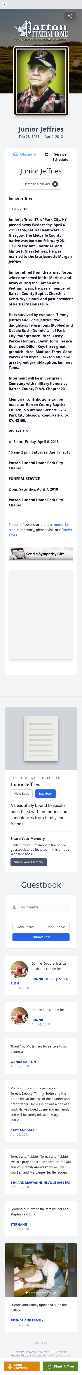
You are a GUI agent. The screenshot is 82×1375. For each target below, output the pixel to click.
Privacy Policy (29, 1355)
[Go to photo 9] (47, 1292)
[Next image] (72, 1270)
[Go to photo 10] (50, 1292)
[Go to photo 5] (37, 1292)
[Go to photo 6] (39, 1292)
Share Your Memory (28, 862)
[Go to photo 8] (45, 1292)
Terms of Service (53, 1355)
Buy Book (45, 793)
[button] (41, 1270)
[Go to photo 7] (42, 1292)
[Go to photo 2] (29, 1292)
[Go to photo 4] (34, 1292)
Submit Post (41, 937)
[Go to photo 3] (32, 1292)
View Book (21, 793)
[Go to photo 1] (26, 1292)
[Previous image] (9, 1270)
